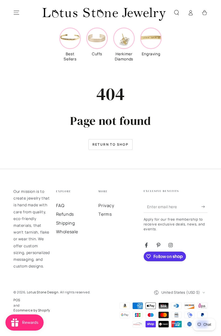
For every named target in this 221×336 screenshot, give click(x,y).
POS (16, 300)
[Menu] (16, 13)
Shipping (65, 223)
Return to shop (110, 144)
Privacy (106, 205)
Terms (105, 214)
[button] (177, 13)
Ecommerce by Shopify (31, 310)
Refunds (65, 214)
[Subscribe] (204, 206)
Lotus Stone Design (42, 292)
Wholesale (67, 232)
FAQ (60, 205)
